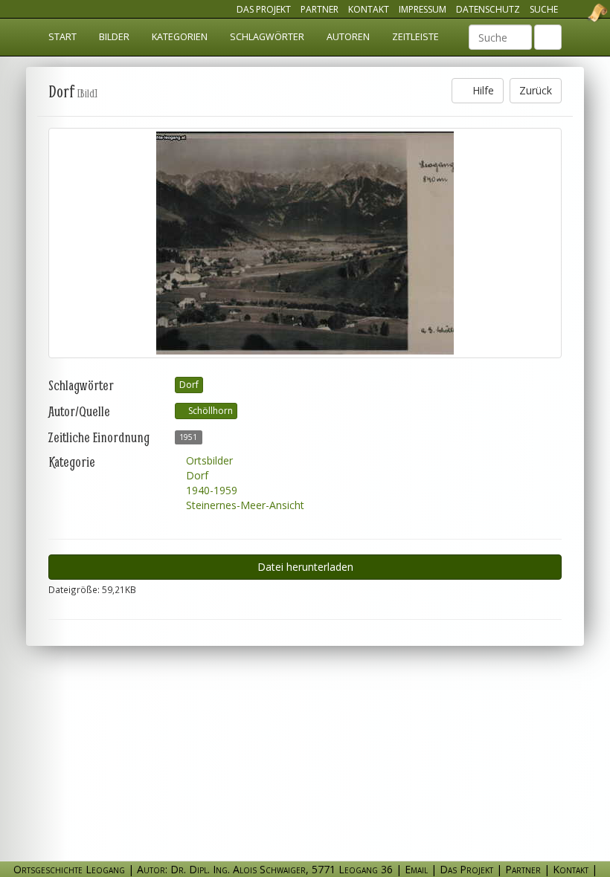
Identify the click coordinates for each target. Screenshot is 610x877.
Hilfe (481, 90)
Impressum (422, 9)
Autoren (348, 36)
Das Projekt (264, 9)
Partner (319, 9)
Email (416, 869)
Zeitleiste (415, 36)
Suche (544, 9)
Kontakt (368, 9)
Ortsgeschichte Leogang (579, 12)
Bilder (114, 36)
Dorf (189, 384)
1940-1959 (210, 490)
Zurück (535, 90)
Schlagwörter (267, 36)
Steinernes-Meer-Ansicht (243, 505)
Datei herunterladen (305, 567)
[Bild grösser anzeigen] (305, 243)
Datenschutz (488, 9)
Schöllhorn (209, 410)
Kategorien (180, 36)
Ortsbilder (208, 460)
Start (62, 36)
